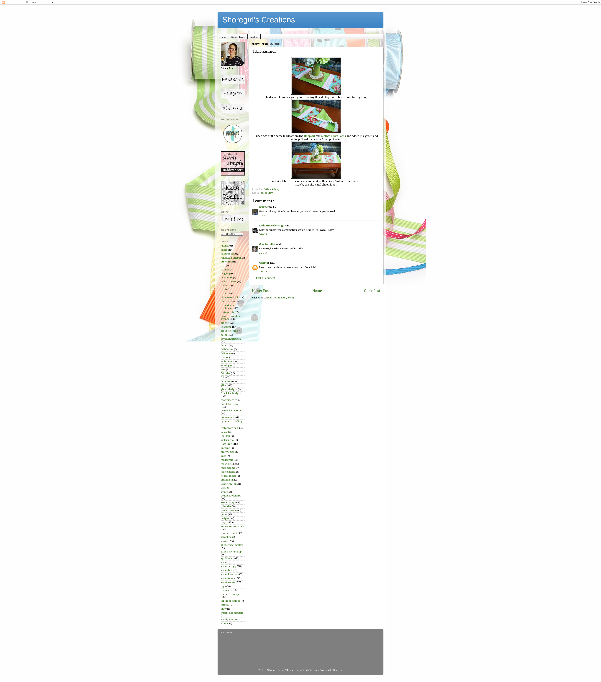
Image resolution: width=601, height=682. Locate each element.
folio (223, 377)
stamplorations (230, 574)
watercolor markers (232, 612)
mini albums (228, 467)
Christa (263, 262)
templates (226, 590)
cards (224, 293)
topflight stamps (230, 600)
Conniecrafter (267, 244)
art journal (227, 261)
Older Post (372, 291)
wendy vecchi (228, 619)
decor (264, 192)
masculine (227, 464)
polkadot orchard (231, 495)
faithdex (225, 373)
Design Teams (238, 36)
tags (223, 586)
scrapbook (227, 537)
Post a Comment (265, 278)
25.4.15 (263, 271)
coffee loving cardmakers (228, 307)
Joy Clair (225, 436)
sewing (225, 541)
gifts (223, 385)
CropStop (226, 327)
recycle (225, 522)
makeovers (227, 459)
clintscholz (312, 670)
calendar (226, 285)
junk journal (227, 440)
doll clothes (227, 349)
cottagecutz (227, 312)
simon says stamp (231, 551)
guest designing (230, 404)
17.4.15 (262, 215)
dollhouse (226, 353)
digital (224, 345)
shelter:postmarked (232, 545)
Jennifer (264, 207)
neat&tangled (228, 475)
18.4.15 (263, 234)
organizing (227, 479)
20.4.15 (263, 252)
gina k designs (229, 389)
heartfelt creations (231, 410)
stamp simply (228, 566)
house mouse (228, 417)
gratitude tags (229, 400)
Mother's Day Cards (333, 135)
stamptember (228, 578)
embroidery (227, 361)
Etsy (270, 192)
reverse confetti (230, 533)
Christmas (227, 301)
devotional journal (231, 338)
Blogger (337, 670)
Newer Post (261, 291)
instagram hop (229, 428)
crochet (225, 322)
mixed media (228, 471)
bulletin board (228, 281)
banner (225, 269)
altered (225, 249)
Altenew (225, 245)
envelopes (226, 365)
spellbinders (228, 558)
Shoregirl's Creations (258, 19)
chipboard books (230, 297)
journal (225, 432)
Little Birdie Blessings (271, 225)
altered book (228, 253)
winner (225, 623)
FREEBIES (226, 381)
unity (224, 608)
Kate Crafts (227, 444)
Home (223, 36)
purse (224, 514)
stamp (224, 562)
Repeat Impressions (232, 526)
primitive (226, 506)
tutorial (225, 604)
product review (229, 510)
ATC (223, 265)
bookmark (227, 277)
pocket (225, 491)
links (223, 456)
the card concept (230, 594)
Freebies (254, 36)
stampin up (227, 570)
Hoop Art (309, 135)
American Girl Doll (231, 257)
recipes (225, 518)
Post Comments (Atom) (280, 297)
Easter (224, 357)
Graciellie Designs (231, 393)
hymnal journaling (231, 421)
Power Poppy (228, 502)
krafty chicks (228, 451)
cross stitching (229, 330)
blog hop (226, 273)
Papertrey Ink (228, 483)
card (223, 289)
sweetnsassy (228, 582)
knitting (225, 448)
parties (225, 487)
